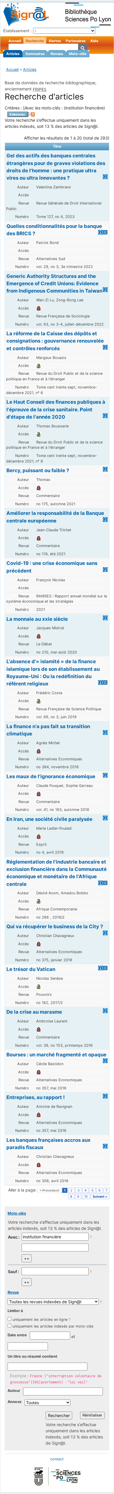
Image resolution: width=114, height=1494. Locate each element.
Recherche (35, 41)
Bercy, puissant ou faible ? (37, 470)
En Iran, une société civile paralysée (49, 819)
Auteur (14, 1390)
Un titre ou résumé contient (32, 1356)
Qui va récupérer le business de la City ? (54, 926)
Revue (13, 1292)
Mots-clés (78, 53)
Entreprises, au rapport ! (35, 1097)
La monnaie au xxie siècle (37, 619)
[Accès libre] (38, 365)
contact (57, 1459)
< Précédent (49, 1190)
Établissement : (17, 30)
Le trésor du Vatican (30, 969)
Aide (94, 41)
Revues (57, 53)
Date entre (17, 1335)
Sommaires (35, 53)
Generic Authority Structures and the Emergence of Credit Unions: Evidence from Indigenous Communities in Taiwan (54, 283)
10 (86, 1196)
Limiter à (15, 1311)
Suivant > (100, 1196)
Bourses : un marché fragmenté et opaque (56, 1055)
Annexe (15, 1402)
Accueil (14, 41)
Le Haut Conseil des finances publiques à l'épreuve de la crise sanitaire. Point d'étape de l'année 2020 (55, 409)
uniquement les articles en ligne (40, 1319)
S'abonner (17, 114)
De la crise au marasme (34, 1012)
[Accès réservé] (38, 308)
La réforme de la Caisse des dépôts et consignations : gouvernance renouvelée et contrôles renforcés (55, 341)
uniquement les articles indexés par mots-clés (53, 1326)
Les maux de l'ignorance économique (50, 776)
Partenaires (76, 41)
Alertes (55, 41)
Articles (13, 53)
